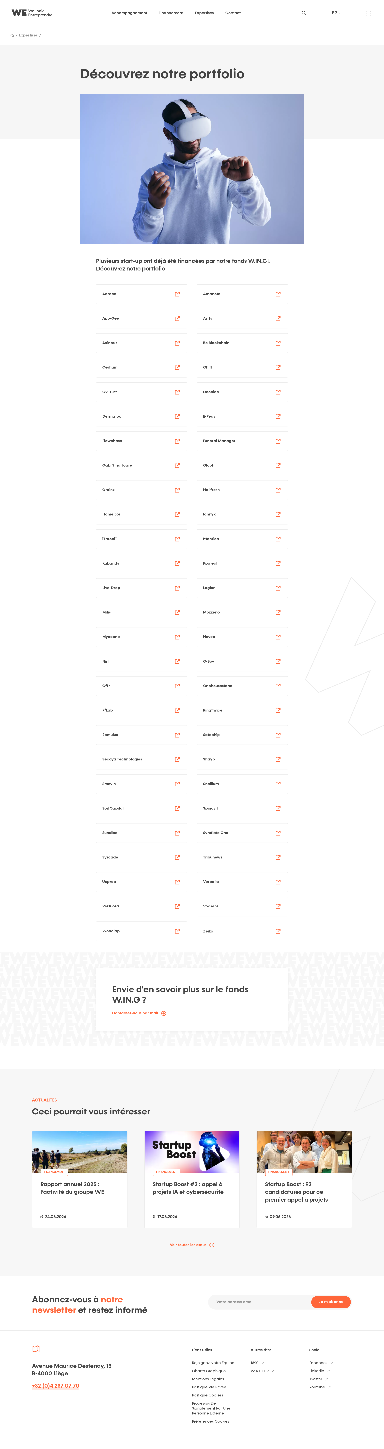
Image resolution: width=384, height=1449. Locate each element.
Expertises (204, 13)
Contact (233, 13)
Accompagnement (129, 13)
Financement (171, 13)
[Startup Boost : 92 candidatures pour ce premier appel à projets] (304, 1179)
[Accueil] (12, 36)
